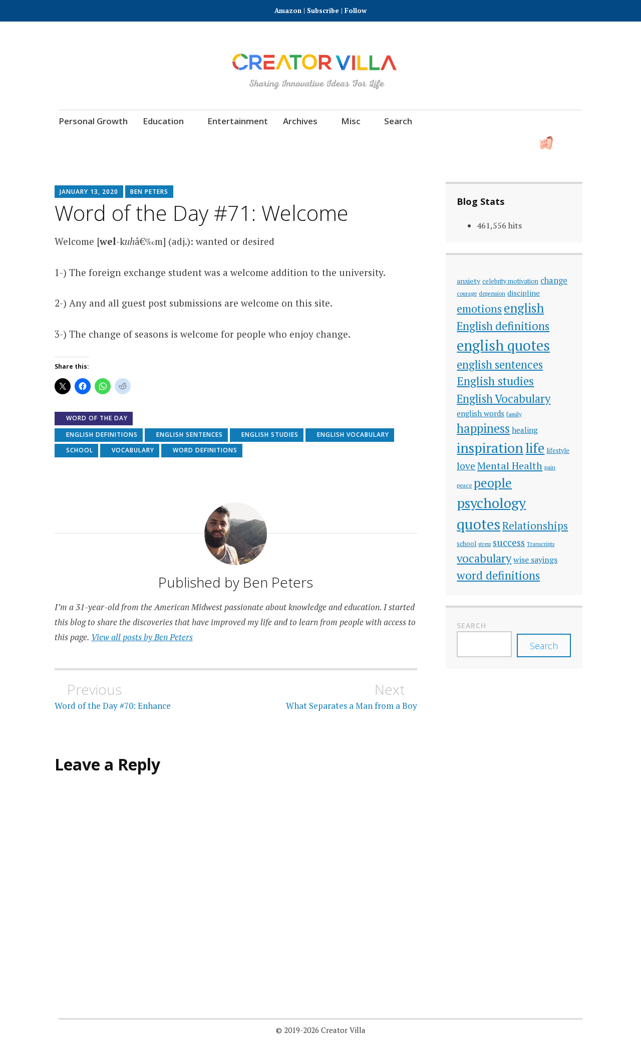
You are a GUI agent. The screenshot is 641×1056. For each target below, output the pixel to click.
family (514, 414)
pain (549, 467)
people (493, 482)
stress (484, 544)
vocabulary (133, 450)
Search (398, 121)
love (466, 465)
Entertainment (237, 121)
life (534, 448)
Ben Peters (149, 191)
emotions (479, 309)
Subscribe (323, 10)
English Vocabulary (353, 434)
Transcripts (540, 544)
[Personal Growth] (408, 143)
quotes (478, 524)
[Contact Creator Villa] (518, 143)
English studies (269, 434)
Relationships (535, 526)
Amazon (288, 10)
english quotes (503, 345)
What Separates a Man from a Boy (351, 696)
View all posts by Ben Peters (142, 637)
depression (492, 293)
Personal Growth (93, 121)
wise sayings (535, 559)
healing (525, 430)
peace (464, 485)
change (553, 280)
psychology (491, 502)
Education (163, 121)
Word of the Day (97, 418)
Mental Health (509, 465)
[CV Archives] (546, 143)
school (79, 450)
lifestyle (557, 450)
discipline (523, 293)
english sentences (189, 434)
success (509, 542)
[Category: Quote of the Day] (491, 143)
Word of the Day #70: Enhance (113, 696)
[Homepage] (353, 143)
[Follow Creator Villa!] (381, 143)
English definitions (102, 434)
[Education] (436, 143)
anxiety (468, 281)
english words (480, 413)
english (524, 308)
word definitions (205, 450)
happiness (483, 428)
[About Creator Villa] (573, 143)
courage (467, 293)
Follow (356, 10)
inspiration (490, 447)
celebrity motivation (510, 281)
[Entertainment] (463, 143)
